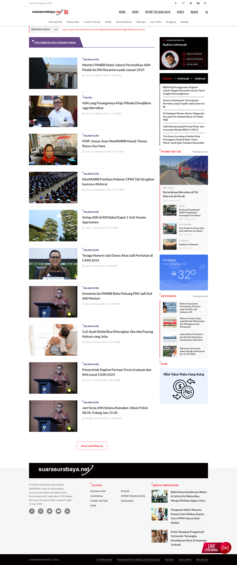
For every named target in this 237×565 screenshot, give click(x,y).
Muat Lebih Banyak (92, 445)
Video (180, 12)
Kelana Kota (73, 22)
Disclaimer (185, 559)
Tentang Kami (55, 22)
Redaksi (185, 22)
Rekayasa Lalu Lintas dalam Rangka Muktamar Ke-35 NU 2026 (192, 351)
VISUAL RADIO (192, 64)
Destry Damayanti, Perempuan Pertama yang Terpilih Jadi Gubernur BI (184, 103)
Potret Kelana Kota (157, 12)
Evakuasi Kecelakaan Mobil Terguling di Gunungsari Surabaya (189, 212)
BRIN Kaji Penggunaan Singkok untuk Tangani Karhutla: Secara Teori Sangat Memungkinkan (184, 90)
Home (122, 12)
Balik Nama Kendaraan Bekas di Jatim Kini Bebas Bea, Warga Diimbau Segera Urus (189, 496)
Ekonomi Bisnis (124, 22)
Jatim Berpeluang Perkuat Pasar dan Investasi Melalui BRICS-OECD (183, 128)
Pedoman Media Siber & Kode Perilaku (138, 559)
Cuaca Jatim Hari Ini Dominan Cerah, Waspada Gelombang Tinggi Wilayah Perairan (103, 29)
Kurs (93, 505)
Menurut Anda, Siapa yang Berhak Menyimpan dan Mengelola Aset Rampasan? (192, 322)
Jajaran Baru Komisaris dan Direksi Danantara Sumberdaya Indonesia (191, 337)
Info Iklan (202, 559)
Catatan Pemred (92, 22)
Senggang (171, 22)
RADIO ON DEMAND (195, 59)
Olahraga (140, 22)
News (135, 12)
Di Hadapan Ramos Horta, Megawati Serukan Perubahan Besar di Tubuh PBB (183, 116)
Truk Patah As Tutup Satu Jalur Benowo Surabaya (191, 229)
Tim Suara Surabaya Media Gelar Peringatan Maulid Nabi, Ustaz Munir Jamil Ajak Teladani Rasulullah (183, 139)
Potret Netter (99, 501)
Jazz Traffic (155, 22)
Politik (108, 22)
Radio (194, 12)
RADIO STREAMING (194, 54)
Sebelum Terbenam (188, 244)
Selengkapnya (200, 151)
